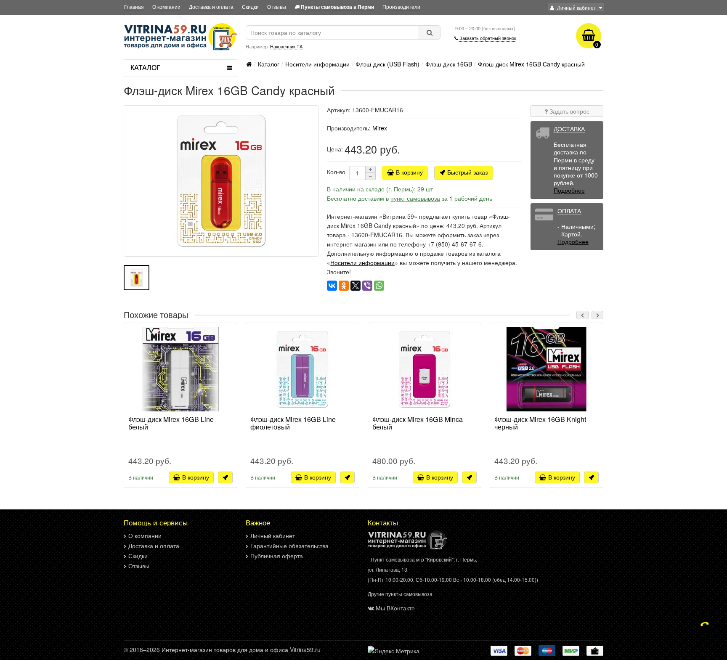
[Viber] (367, 286)
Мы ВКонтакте (395, 608)
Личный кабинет (272, 535)
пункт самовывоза (415, 198)
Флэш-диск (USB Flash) (387, 64)
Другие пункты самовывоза (400, 593)
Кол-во (336, 171)
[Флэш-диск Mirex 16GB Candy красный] (221, 181)
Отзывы (276, 6)
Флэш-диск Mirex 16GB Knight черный (540, 424)
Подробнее (569, 190)
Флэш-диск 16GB (448, 64)
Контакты (383, 522)
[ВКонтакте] (332, 286)
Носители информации (317, 64)
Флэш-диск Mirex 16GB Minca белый (417, 424)
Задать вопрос (568, 111)
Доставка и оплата (211, 6)
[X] (355, 286)
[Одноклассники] (344, 286)
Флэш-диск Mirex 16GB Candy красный (531, 64)
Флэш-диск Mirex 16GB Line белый (171, 424)
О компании (166, 6)
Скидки (250, 6)
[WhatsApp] (379, 286)
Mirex (379, 128)
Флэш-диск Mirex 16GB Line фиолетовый (293, 424)
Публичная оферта (276, 555)
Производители (401, 6)
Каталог (268, 64)
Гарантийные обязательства (289, 545)
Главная (134, 6)
